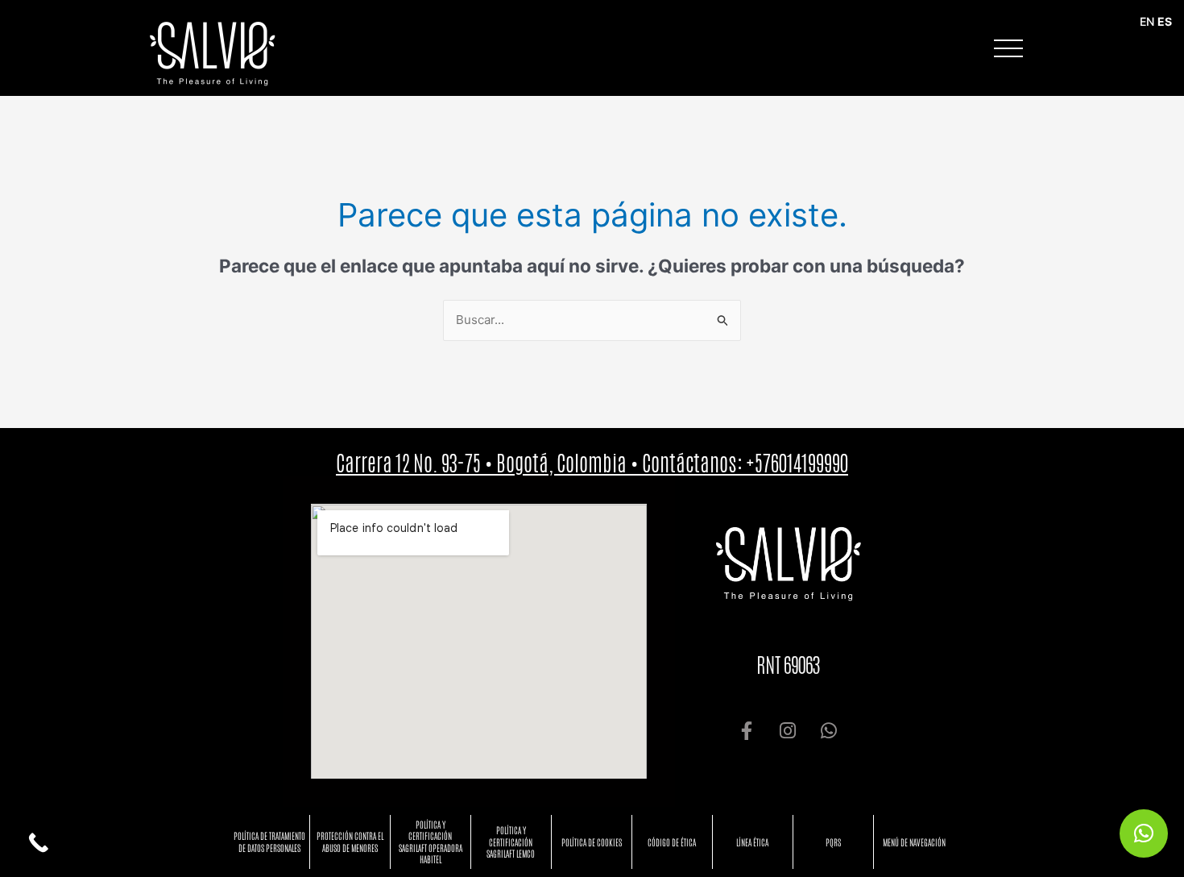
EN (1147, 21)
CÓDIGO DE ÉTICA (672, 842)
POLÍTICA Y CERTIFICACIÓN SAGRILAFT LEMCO (510, 841)
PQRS (833, 842)
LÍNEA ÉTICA (752, 842)
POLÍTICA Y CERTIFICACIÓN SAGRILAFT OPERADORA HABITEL (430, 841)
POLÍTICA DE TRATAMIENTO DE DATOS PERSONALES (269, 841)
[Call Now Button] (38, 843)
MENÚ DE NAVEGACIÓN (914, 842)
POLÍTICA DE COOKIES (591, 842)
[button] (1144, 833)
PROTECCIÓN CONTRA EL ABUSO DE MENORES (350, 841)
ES (1164, 21)
